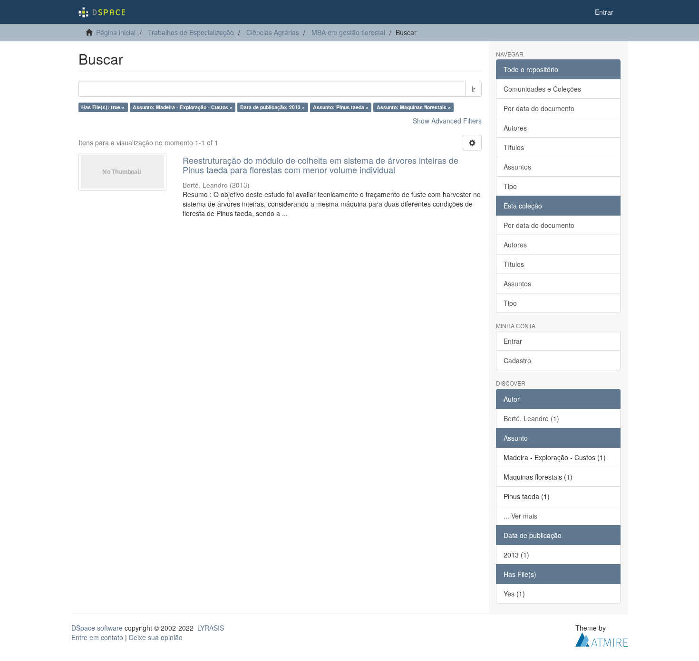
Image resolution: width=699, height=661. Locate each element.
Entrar (513, 341)
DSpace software (97, 628)
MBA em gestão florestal (348, 32)
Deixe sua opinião (156, 637)
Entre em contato (97, 637)
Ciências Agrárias (272, 32)
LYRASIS (210, 628)
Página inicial (116, 32)
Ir (473, 89)
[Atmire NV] (601, 638)
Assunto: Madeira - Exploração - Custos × (183, 107)
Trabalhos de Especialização (191, 32)
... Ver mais (520, 515)
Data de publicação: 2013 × (272, 107)
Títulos (514, 147)
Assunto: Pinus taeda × (341, 107)
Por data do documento (539, 108)
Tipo (510, 186)
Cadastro (517, 360)
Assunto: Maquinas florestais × (414, 107)
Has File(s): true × (103, 107)
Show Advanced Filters (447, 120)
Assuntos (517, 166)
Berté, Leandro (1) (531, 418)
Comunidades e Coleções (542, 89)
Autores (515, 127)
